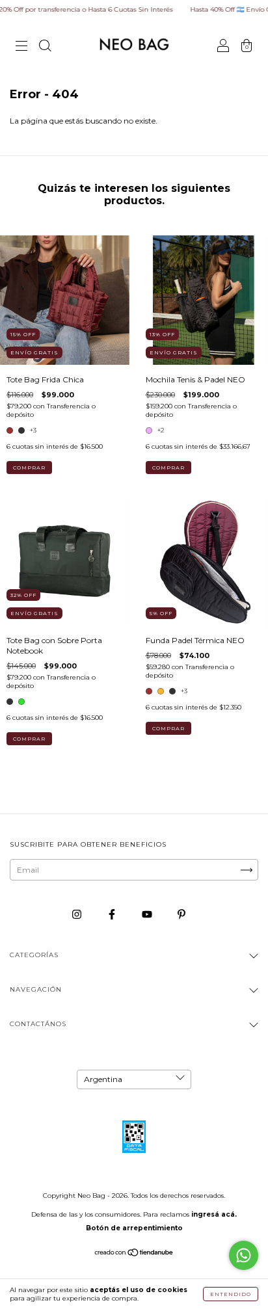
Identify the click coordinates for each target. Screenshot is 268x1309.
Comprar (29, 467)
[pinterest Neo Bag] (181, 914)
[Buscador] (44, 47)
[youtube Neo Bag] (148, 914)
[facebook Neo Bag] (113, 914)
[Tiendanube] (134, 1254)
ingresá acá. (214, 1214)
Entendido (230, 1294)
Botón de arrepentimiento (134, 1228)
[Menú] (21, 47)
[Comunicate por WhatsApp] (243, 1255)
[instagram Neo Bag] (77, 914)
